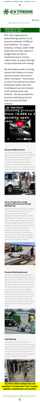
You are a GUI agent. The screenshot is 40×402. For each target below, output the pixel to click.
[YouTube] (20, 5)
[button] (36, 20)
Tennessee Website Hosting (26, 397)
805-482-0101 (32, 1)
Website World (19, 395)
